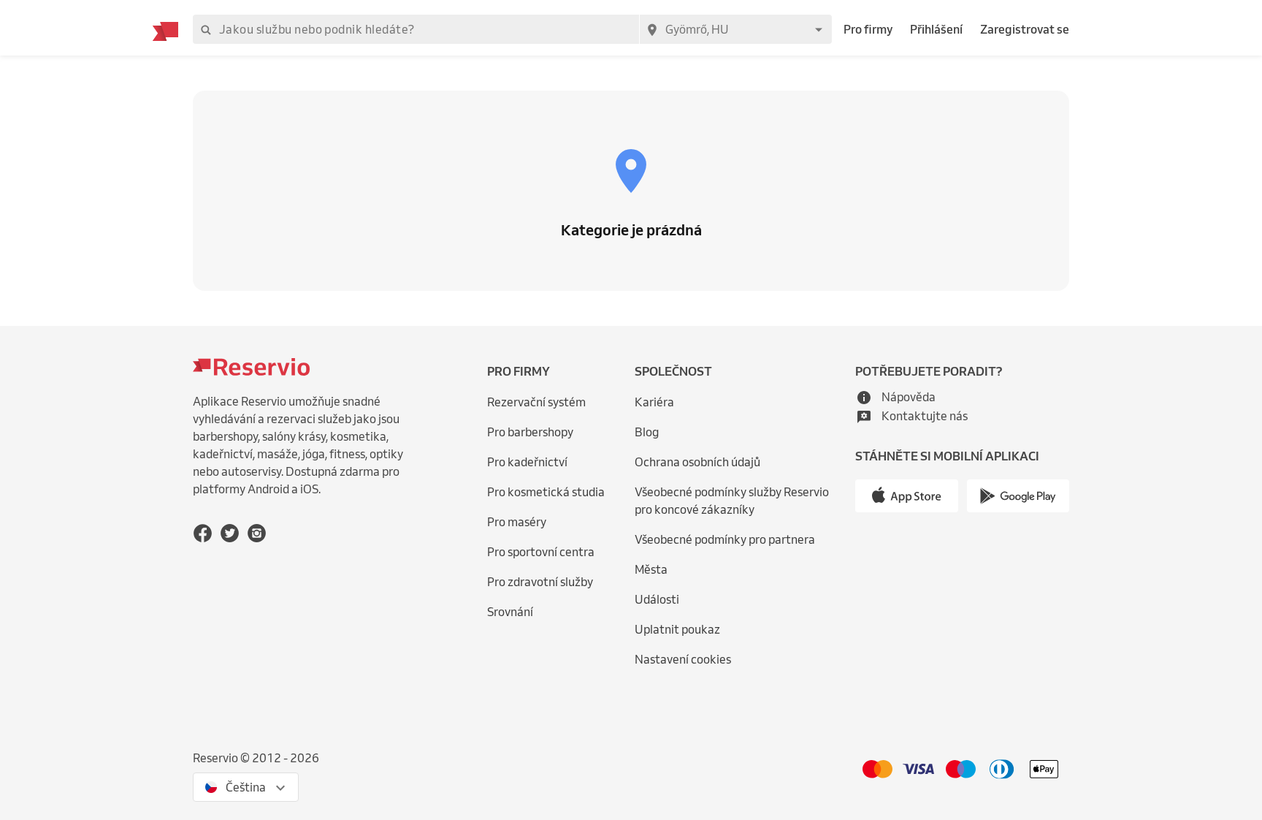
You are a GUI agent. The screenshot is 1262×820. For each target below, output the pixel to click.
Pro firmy (868, 29)
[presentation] (246, 787)
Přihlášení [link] (936, 29)
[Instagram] (257, 533)
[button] (895, 396)
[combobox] (735, 29)
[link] (742, 501)
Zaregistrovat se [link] (1024, 29)
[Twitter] (230, 533)
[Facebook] (203, 533)
